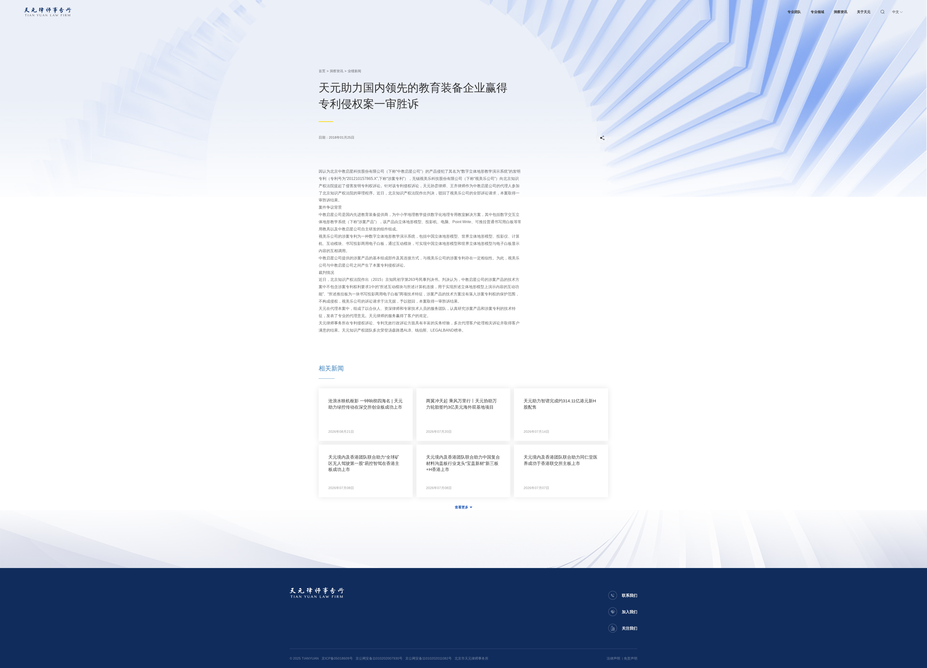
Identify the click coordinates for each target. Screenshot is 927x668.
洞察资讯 (840, 12)
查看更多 (461, 507)
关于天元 (864, 12)
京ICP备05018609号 (337, 658)
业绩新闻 (354, 71)
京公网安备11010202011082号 (428, 658)
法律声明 (613, 658)
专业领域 (817, 12)
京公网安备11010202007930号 (379, 658)
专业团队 (794, 12)
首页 (322, 71)
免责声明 (630, 658)
